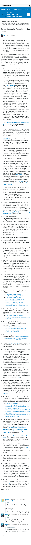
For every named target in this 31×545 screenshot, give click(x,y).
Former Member (24, 514)
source (18, 377)
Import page (19, 174)
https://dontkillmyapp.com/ (12, 403)
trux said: (9, 510)
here (28, 470)
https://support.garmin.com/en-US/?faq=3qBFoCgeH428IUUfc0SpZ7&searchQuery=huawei (17, 317)
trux (5, 35)
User (29, 5)
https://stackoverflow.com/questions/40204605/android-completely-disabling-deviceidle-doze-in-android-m (17, 411)
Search (26, 5)
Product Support (8, 483)
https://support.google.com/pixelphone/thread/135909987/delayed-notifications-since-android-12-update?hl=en (17, 406)
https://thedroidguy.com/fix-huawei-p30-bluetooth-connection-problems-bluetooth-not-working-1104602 (16, 338)
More (26, 9)
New (28, 14)
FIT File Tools (19, 181)
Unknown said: (11, 503)
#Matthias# (6, 139)
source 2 (5, 393)
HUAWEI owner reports (14, 343)
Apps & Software (5, 9)
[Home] (6, 5)
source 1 (25, 392)
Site (23, 5)
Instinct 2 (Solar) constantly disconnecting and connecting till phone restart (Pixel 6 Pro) (16, 431)
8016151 (7, 499)
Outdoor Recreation (17, 9)
